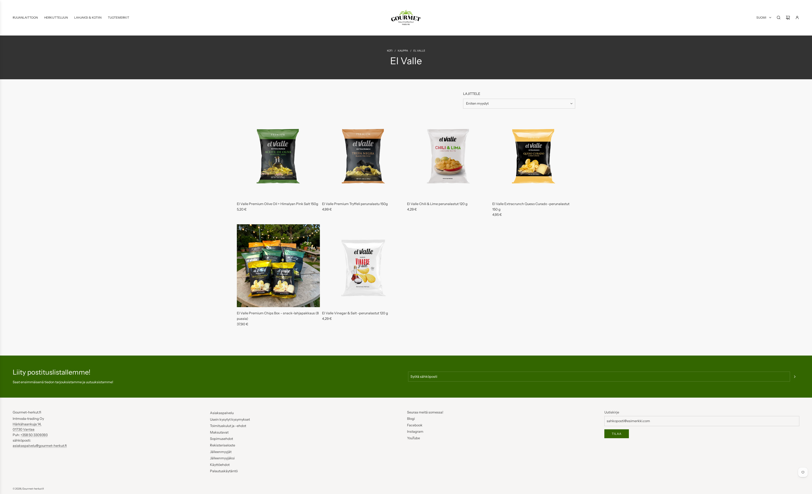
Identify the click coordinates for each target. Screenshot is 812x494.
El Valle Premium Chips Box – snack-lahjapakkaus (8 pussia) (278, 316)
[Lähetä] (794, 376)
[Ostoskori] (788, 17)
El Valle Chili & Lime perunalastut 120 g (437, 204)
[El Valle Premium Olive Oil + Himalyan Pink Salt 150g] (278, 156)
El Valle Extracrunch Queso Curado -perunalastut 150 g (530, 206)
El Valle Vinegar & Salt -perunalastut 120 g (355, 313)
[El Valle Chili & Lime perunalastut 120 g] (448, 156)
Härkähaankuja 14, (27, 424)
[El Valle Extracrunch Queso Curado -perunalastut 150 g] (533, 156)
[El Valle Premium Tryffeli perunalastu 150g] (363, 156)
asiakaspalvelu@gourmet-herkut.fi (40, 445)
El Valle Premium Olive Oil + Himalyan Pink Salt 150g (277, 204)
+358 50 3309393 (34, 435)
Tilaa (616, 434)
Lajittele (471, 93)
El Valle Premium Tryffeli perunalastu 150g (355, 204)
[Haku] (778, 17)
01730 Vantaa (23, 429)
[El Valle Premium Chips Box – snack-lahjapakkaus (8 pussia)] (278, 265)
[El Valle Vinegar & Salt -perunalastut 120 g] (363, 265)
